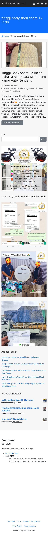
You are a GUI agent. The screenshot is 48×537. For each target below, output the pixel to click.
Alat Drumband (10, 88)
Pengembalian (30, 526)
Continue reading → (12, 122)
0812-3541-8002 (11, 453)
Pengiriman (35, 521)
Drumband (22, 88)
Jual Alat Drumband (36, 88)
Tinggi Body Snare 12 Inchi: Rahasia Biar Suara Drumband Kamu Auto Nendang (23, 77)
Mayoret (18, 91)
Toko (19, 521)
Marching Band (7, 91)
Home (6, 36)
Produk (26, 521)
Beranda (11, 521)
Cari (3, 134)
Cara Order (17, 526)
